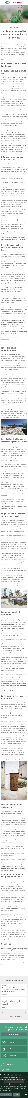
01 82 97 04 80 (9, 1064)
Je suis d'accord (5, 1094)
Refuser (16, 1094)
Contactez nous (13, 1034)
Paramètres (24, 1094)
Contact (7, 1069)
